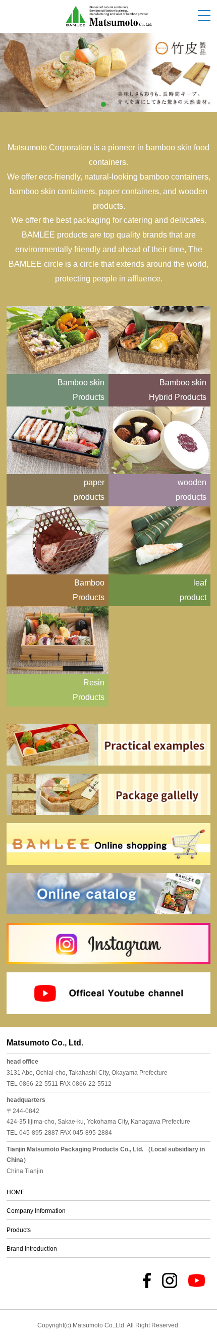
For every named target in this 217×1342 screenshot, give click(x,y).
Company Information (36, 1210)
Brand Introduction (32, 1248)
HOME (16, 1192)
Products (19, 1230)
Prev (20, 66)
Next (197, 66)
